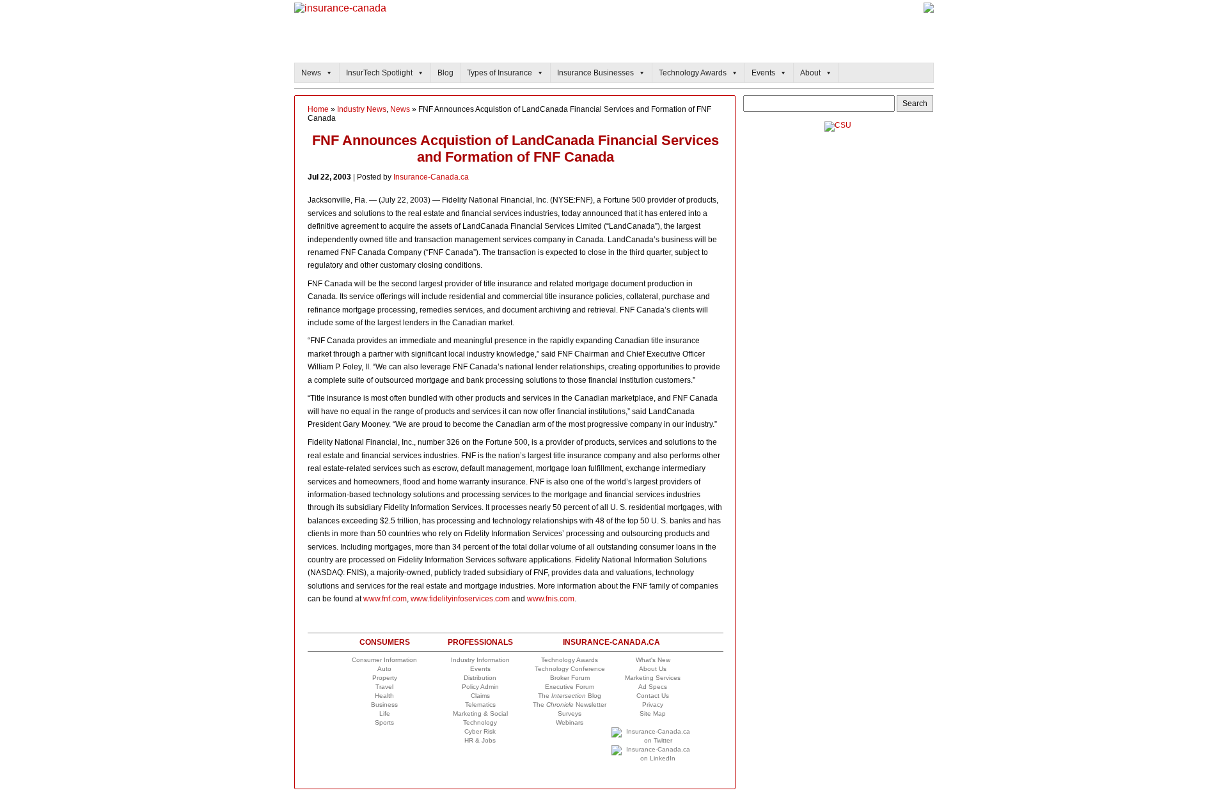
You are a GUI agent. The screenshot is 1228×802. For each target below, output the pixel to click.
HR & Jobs (480, 740)
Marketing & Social (480, 713)
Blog (445, 72)
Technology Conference (570, 668)
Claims (480, 695)
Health (384, 695)
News (311, 72)
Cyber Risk (480, 731)
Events (763, 72)
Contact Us (652, 695)
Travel (384, 686)
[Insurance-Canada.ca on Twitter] (653, 740)
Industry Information (480, 659)
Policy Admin (480, 686)
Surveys (569, 713)
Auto (384, 668)
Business (384, 704)
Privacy (652, 704)
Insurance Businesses (595, 72)
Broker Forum (570, 677)
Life (384, 713)
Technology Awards (693, 72)
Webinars (569, 722)
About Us (652, 668)
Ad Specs (652, 686)
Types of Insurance (499, 72)
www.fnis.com (550, 598)
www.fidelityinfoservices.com (460, 598)
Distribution (480, 677)
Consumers (384, 642)
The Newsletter (569, 704)
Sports (384, 722)
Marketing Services (653, 677)
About (810, 72)
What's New (653, 659)
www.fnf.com (385, 598)
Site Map (653, 713)
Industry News (361, 109)
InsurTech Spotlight (379, 72)
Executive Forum (569, 686)
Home (318, 109)
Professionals (480, 642)
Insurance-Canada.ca (431, 177)
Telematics (480, 704)
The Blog (569, 695)
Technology (480, 722)
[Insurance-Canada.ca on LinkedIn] (653, 758)
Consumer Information (384, 659)
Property (384, 677)
